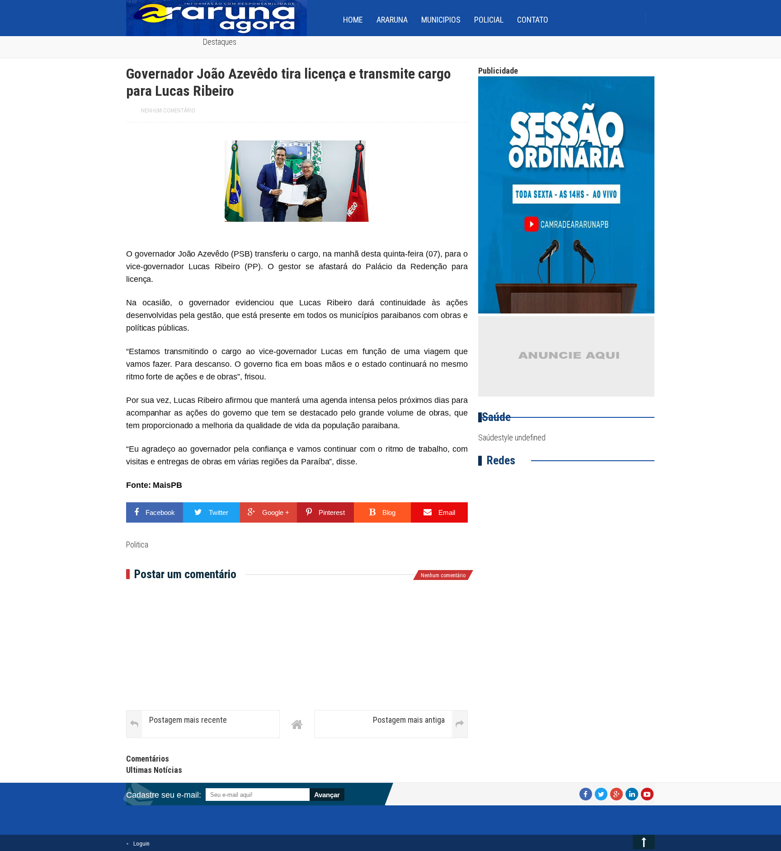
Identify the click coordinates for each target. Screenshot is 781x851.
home (353, 19)
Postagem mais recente (188, 720)
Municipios (441, 19)
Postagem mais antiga (409, 720)
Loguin (141, 843)
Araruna (392, 19)
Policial (488, 19)
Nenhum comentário (168, 111)
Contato (532, 19)
